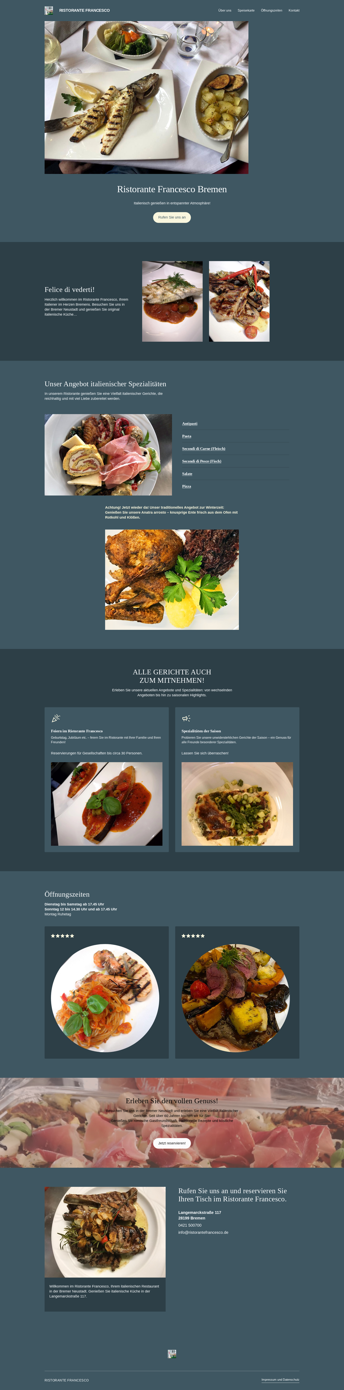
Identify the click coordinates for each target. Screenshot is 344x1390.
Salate (187, 473)
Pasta (186, 436)
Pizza (186, 486)
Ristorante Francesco (84, 10)
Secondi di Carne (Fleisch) (203, 448)
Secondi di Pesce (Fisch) (201, 461)
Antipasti (189, 423)
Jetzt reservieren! (172, 1143)
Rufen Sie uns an (172, 217)
